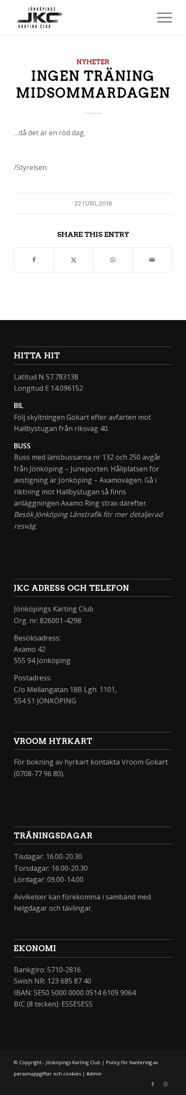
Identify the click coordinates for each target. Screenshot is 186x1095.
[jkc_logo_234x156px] (77, 17)
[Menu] (160, 17)
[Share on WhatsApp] (112, 260)
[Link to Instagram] (165, 1084)
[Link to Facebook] (152, 1084)
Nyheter (93, 62)
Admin (94, 1073)
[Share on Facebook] (34, 260)
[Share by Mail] (152, 260)
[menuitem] (160, 17)
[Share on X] (73, 260)
